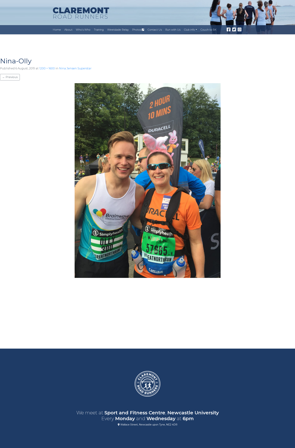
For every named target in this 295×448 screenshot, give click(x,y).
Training (99, 29)
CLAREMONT (81, 12)
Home (57, 29)
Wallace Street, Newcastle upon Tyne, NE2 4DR (148, 424)
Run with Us (172, 29)
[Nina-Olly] (147, 180)
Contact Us (155, 29)
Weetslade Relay (118, 29)
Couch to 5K (208, 29)
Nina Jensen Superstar (75, 68)
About (68, 29)
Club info (189, 29)
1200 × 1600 (47, 68)
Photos (137, 29)
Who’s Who (83, 29)
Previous (10, 77)
